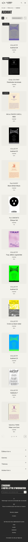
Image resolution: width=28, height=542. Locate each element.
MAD (14, 117)
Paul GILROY (14, 183)
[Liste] (6, 18)
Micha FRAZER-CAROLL (14, 114)
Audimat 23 (14, 358)
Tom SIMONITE (14, 218)
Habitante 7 (14, 393)
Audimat (14, 50)
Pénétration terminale (14, 82)
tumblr (14, 527)
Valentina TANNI (14, 425)
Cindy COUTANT (14, 80)
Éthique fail (14, 220)
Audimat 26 (14, 48)
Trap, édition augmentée (14, 255)
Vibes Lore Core (14, 427)
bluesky (14, 532)
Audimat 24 (14, 289)
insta (14, 524)
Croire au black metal (14, 324)
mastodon (14, 530)
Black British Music (14, 186)
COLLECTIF (14, 45)
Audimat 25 (14, 151)
